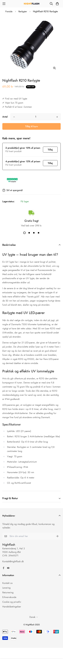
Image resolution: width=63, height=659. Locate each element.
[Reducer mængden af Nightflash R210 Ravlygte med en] (14, 117)
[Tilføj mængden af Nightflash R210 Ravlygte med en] (57, 117)
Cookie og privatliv (11, 602)
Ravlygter (22, 11)
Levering (6, 587)
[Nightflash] (31, 3)
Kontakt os (7, 583)
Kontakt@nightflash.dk (13, 561)
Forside (8, 11)
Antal (5, 116)
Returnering (7, 592)
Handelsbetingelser (11, 606)
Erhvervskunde (9, 597)
